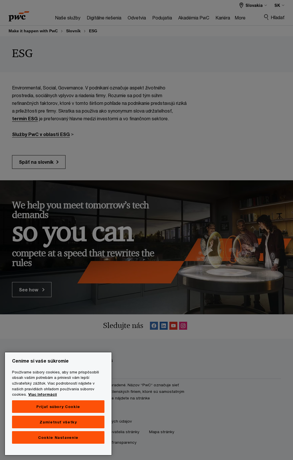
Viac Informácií (42, 394)
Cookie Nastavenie (58, 437)
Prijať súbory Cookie (58, 406)
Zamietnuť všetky (58, 422)
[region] (58, 403)
